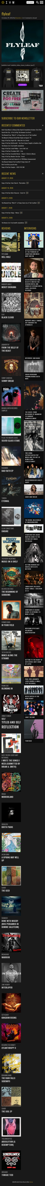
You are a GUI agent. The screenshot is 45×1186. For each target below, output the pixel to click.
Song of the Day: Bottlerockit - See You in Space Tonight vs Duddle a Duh (21, 143)
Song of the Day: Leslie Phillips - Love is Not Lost (15, 148)
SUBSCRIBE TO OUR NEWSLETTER (18, 118)
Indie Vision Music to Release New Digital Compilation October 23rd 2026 (22, 130)
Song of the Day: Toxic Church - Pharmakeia (13, 183)
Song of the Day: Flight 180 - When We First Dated (15, 140)
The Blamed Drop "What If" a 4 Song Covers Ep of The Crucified (19, 135)
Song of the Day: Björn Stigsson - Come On (13, 193)
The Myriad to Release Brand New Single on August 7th (16, 138)
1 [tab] (3, 109)
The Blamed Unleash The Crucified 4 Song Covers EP (16, 162)
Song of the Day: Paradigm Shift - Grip (12, 151)
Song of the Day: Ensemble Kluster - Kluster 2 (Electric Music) (18, 154)
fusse (31, 1182)
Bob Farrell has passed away (9, 164)
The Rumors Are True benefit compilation (13, 146)
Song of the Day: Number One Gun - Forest (13, 156)
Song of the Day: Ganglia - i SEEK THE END (13, 167)
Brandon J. (18, 18)
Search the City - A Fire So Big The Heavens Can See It (16, 132)
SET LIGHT (30, 2)
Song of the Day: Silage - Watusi (10, 213)
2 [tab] (5, 109)
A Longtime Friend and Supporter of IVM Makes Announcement (19, 159)
